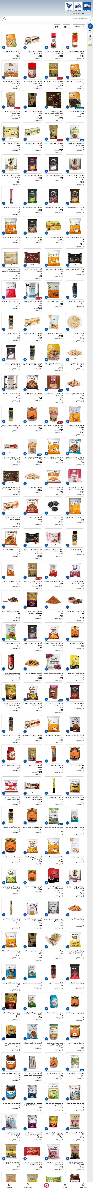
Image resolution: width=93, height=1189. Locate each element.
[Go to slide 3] (9, 106)
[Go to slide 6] (50, 1007)
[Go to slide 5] (51, 544)
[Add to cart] (68, 47)
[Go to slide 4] (51, 106)
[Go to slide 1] (11, 76)
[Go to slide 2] (10, 76)
